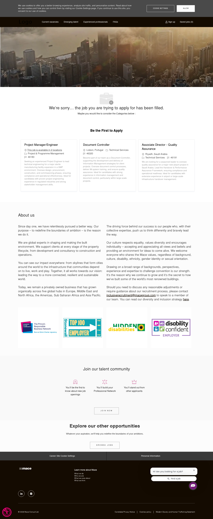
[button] (160, 8)
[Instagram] (31, 493)
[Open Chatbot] (193, 485)
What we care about (82, 478)
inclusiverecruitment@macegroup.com (131, 295)
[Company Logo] (25, 22)
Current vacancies (50, 22)
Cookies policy (145, 512)
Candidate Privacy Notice (125, 512)
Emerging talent (71, 22)
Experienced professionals (95, 22)
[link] (104, 445)
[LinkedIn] (21, 493)
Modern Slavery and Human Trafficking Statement (175, 512)
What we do (79, 474)
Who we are (79, 476)
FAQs (115, 22)
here (186, 299)
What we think (79, 481)
